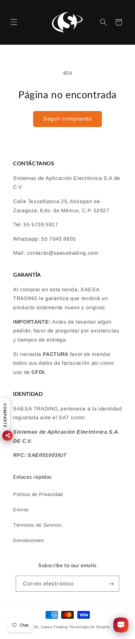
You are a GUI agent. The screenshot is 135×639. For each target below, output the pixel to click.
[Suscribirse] (111, 584)
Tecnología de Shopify (89, 627)
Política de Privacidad (38, 494)
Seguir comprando (67, 118)
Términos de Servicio (37, 525)
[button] (13, 22)
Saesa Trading (54, 627)
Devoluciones (28, 540)
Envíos (21, 509)
